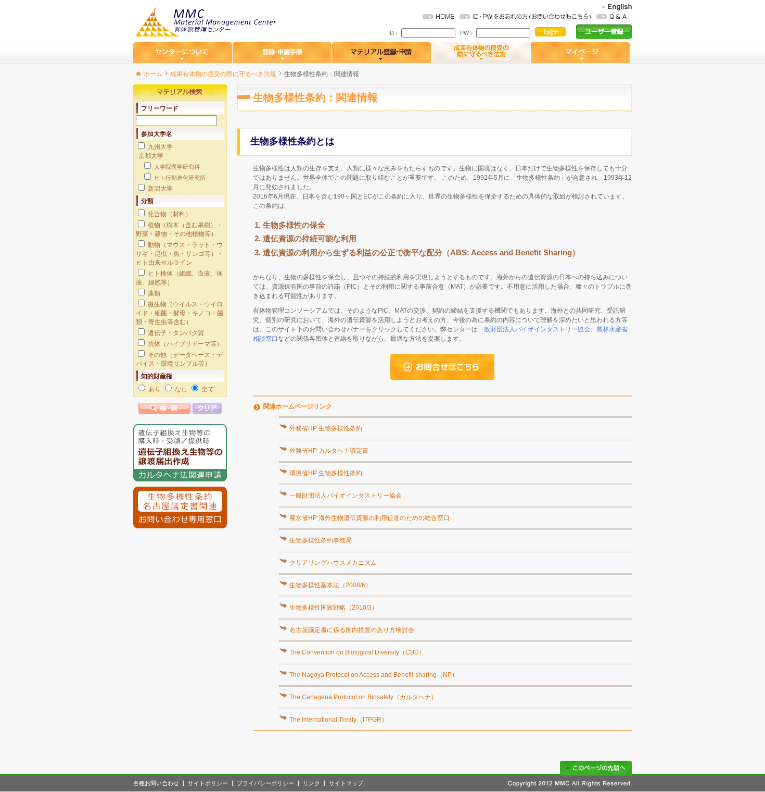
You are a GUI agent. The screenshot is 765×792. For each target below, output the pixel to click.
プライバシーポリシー (265, 783)
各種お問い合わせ (156, 783)
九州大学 (160, 147)
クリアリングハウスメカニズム (333, 562)
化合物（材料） (170, 214)
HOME (438, 17)
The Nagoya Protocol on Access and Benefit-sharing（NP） (373, 674)
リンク (311, 783)
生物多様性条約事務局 (320, 540)
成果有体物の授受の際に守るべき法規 (223, 74)
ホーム (153, 74)
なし (181, 389)
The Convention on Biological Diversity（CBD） (357, 652)
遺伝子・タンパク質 (176, 333)
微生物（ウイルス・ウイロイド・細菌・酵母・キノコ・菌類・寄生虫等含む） (179, 313)
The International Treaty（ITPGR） (338, 719)
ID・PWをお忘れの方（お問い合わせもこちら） (525, 17)
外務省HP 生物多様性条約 (325, 428)
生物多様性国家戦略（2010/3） (333, 607)
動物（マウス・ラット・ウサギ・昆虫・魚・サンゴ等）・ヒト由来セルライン (179, 253)
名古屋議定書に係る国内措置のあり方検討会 (351, 630)
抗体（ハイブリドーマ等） (185, 344)
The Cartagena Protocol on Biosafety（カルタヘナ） (363, 697)
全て (207, 389)
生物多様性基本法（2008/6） (330, 585)
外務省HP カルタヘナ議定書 (328, 450)
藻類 (154, 293)
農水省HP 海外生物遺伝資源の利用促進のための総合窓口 (369, 518)
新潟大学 (160, 188)
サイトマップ (346, 783)
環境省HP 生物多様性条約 (325, 473)
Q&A (611, 17)
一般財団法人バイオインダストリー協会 (534, 329)
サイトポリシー (208, 783)
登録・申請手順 (282, 52)
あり (154, 389)
